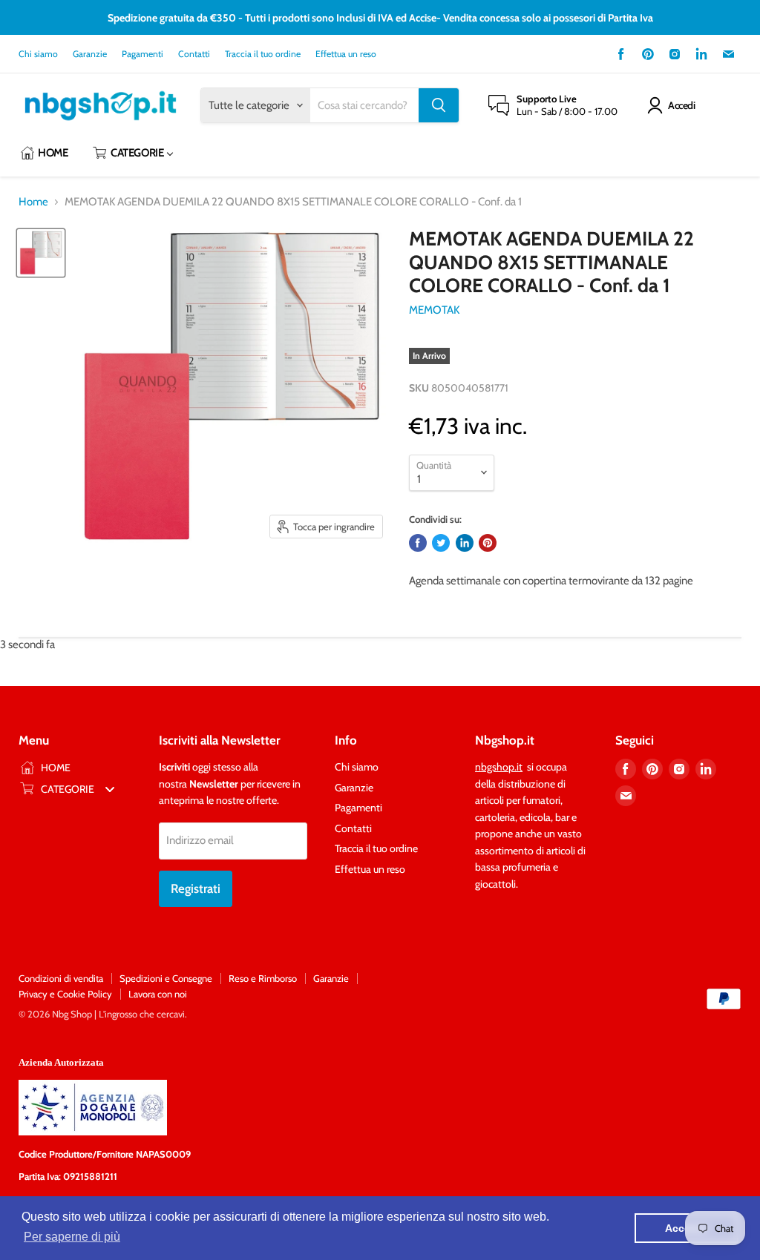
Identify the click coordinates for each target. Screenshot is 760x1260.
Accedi (681, 105)
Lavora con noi (157, 994)
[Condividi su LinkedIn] (465, 543)
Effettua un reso (345, 54)
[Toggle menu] (109, 788)
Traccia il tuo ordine (263, 54)
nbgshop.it (498, 767)
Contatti (194, 54)
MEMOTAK (434, 310)
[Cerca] (439, 105)
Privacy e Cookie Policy (65, 994)
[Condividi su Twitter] (441, 543)
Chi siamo (38, 54)
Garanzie (90, 54)
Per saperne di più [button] (72, 1236)
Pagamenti (142, 54)
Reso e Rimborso (263, 978)
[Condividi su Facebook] (418, 543)
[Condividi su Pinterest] (488, 543)
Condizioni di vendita (61, 978)
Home (33, 202)
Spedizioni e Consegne (165, 978)
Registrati (195, 888)
